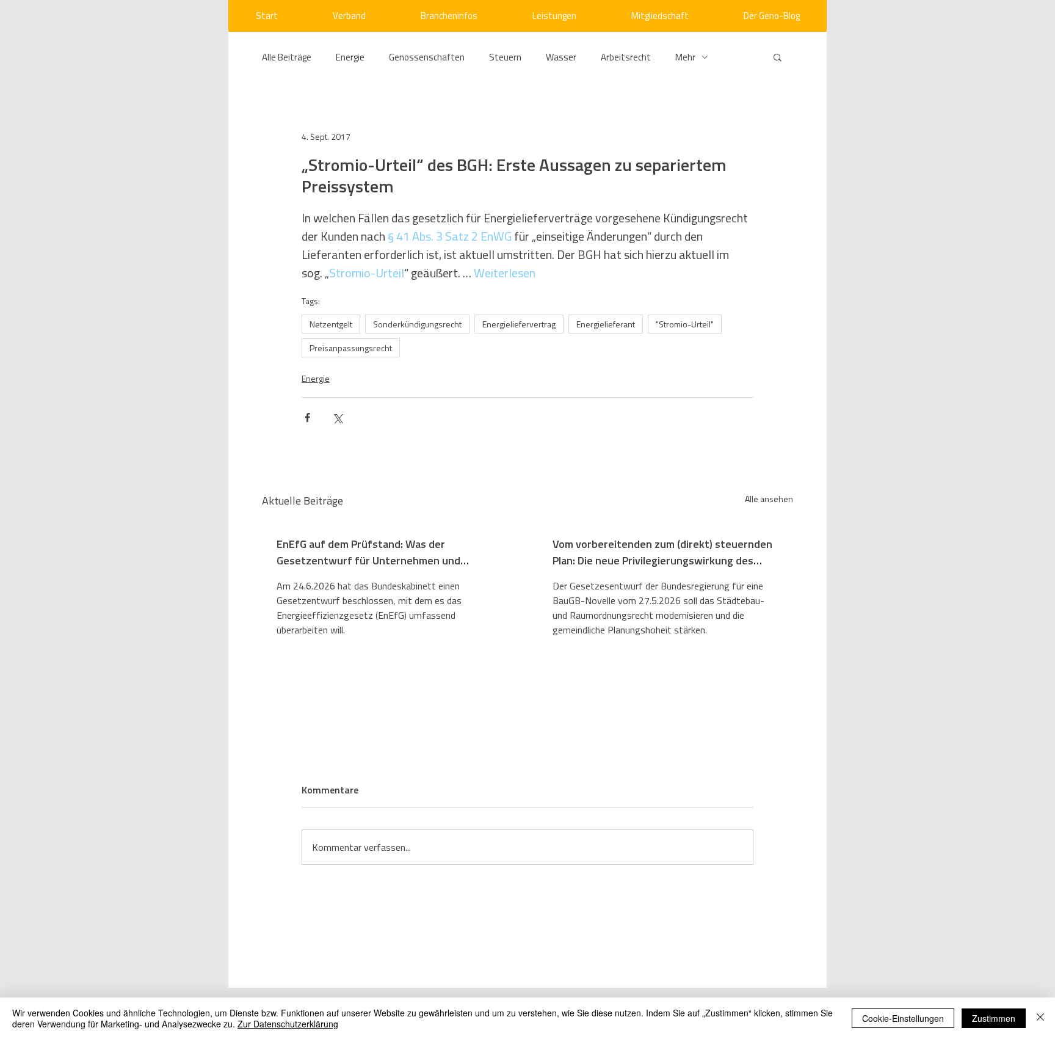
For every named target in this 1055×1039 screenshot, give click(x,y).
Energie (350, 57)
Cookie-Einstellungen (903, 1018)
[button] (777, 57)
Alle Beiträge (286, 57)
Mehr (685, 57)
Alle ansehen (769, 498)
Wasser (561, 57)
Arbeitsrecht (626, 57)
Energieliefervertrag (519, 324)
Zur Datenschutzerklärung (287, 1024)
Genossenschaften (427, 57)
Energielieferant (605, 324)
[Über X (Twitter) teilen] (337, 417)
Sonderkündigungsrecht (417, 324)
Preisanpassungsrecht (351, 347)
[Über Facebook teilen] (307, 417)
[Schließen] (1040, 1018)
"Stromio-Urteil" (685, 324)
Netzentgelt (331, 324)
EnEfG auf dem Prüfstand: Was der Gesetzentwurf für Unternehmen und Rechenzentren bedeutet (368, 552)
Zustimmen (993, 1018)
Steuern (505, 57)
